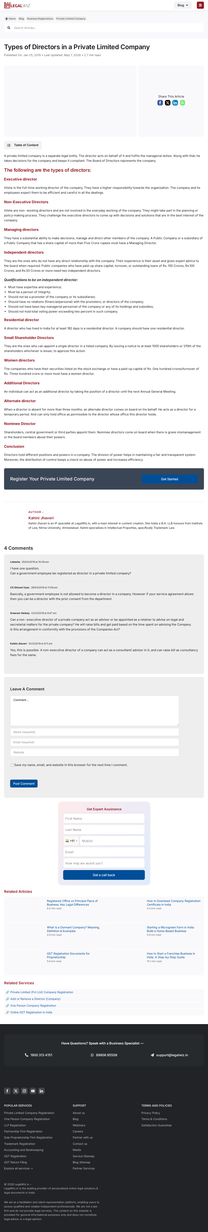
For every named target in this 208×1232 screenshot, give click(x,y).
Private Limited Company (71, 18)
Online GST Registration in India (31, 1012)
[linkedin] (41, 1091)
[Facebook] (160, 103)
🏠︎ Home (10, 18)
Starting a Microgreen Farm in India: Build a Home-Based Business (171, 929)
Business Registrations (40, 18)
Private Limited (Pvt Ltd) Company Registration (41, 992)
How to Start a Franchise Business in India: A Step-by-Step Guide (171, 955)
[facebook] (7, 1091)
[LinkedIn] (175, 103)
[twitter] (16, 1091)
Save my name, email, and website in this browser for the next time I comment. (71, 765)
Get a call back (104, 875)
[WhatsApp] (182, 103)
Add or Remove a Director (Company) (35, 999)
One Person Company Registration (33, 1005)
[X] (167, 103)
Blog (21, 18)
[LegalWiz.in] (17, 3)
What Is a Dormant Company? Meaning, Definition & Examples (73, 929)
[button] (22, 145)
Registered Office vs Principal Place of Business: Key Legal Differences (72, 902)
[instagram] (24, 1091)
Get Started (169, 479)
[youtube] (33, 1091)
